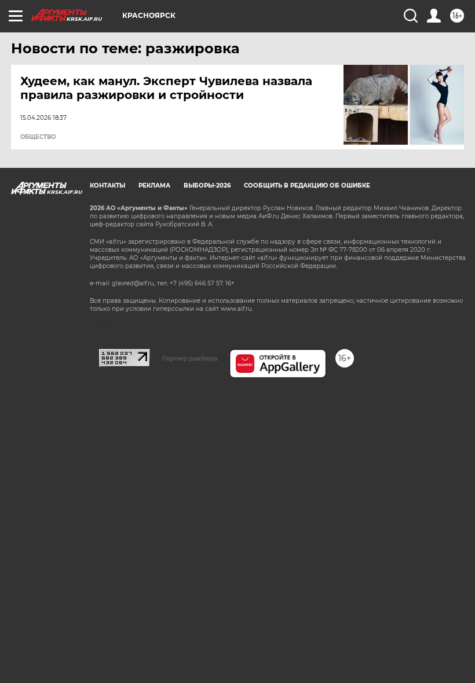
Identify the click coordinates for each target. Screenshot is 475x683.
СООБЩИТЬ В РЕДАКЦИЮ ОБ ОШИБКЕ (307, 185)
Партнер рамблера (189, 358)
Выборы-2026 (207, 185)
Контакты (107, 185)
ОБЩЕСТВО (38, 137)
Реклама (154, 185)
